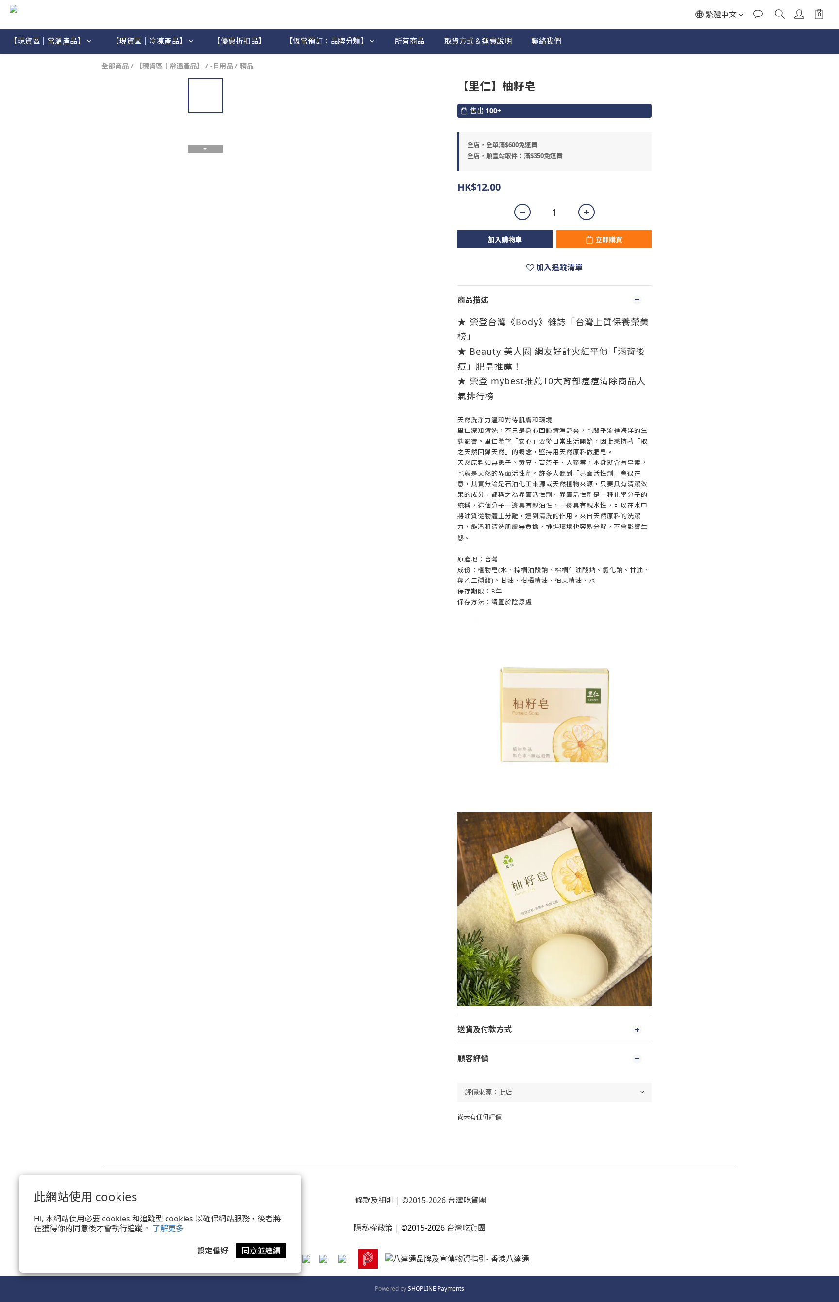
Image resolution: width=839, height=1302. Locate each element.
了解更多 (168, 1228)
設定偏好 (212, 1250)
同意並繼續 (261, 1250)
